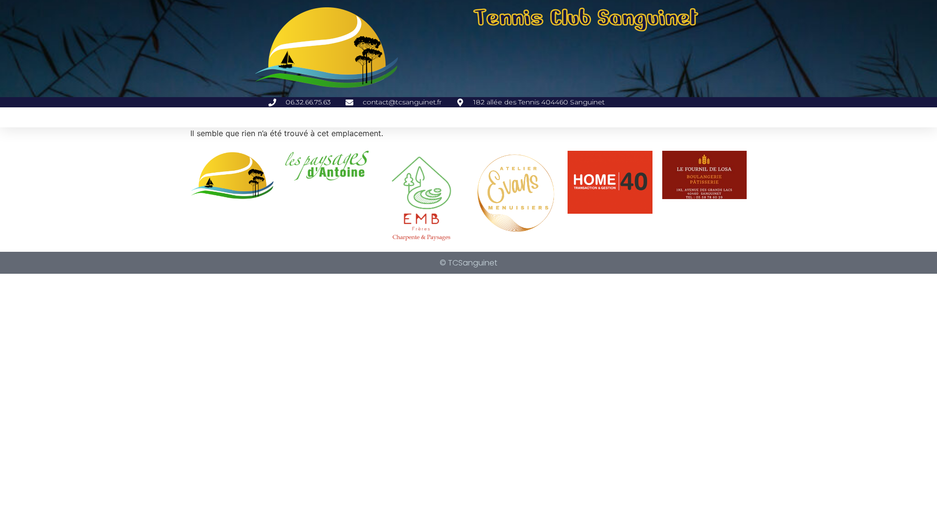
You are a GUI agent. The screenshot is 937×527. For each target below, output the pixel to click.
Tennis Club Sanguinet (585, 17)
